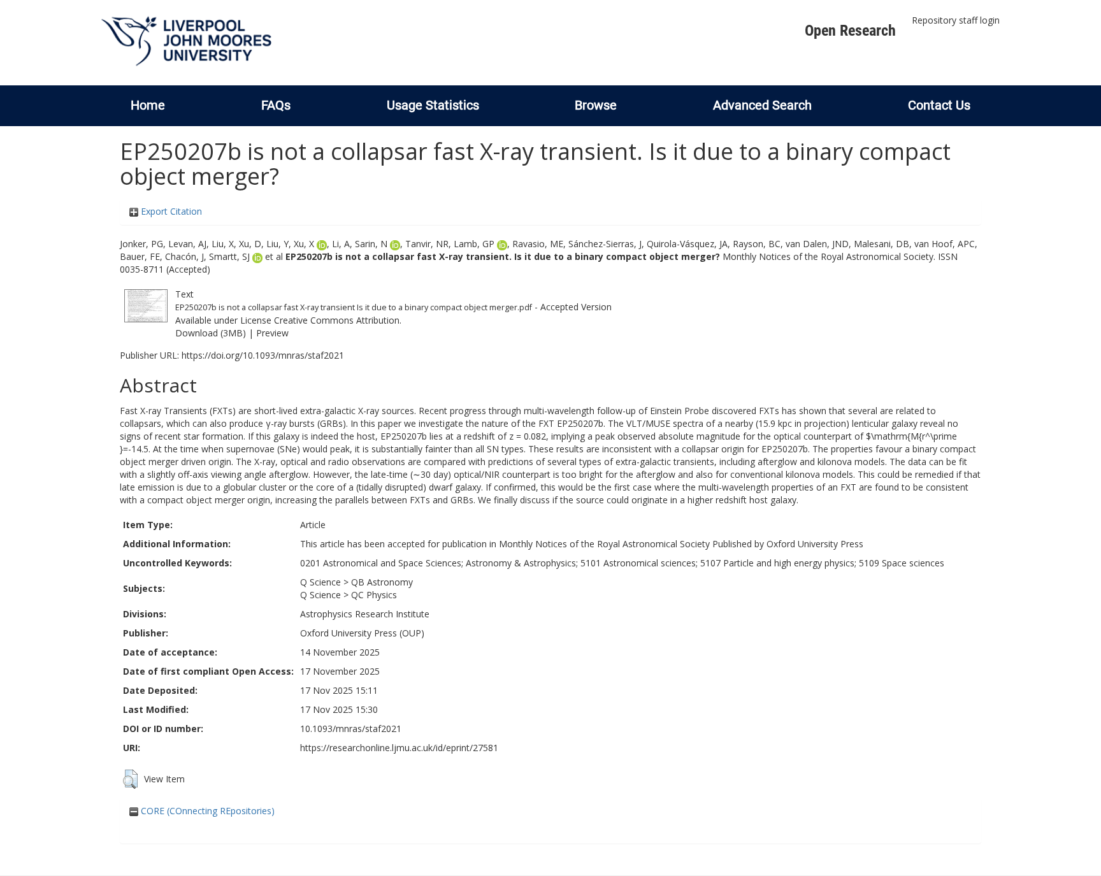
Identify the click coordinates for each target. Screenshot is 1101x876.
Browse (596, 105)
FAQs (276, 105)
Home (148, 105)
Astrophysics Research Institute (364, 614)
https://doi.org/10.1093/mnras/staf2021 (263, 355)
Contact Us (939, 105)
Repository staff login (956, 20)
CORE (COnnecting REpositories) (206, 811)
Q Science (320, 582)
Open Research (850, 30)
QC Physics (374, 595)
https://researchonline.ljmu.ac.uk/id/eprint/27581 (399, 748)
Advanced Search (762, 105)
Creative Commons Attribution (336, 320)
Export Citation (170, 211)
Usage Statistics (433, 105)
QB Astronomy (382, 582)
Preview (272, 333)
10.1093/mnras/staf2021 (350, 728)
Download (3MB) (210, 333)
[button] (130, 779)
